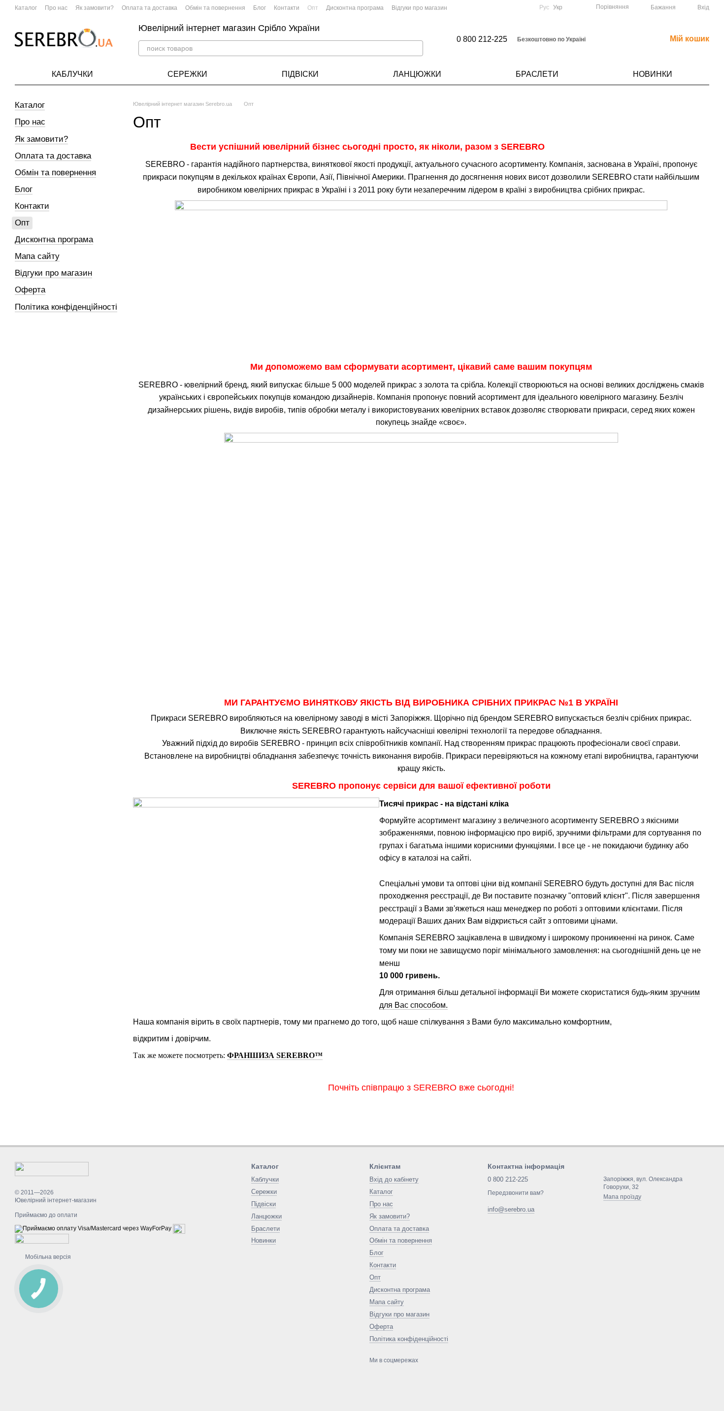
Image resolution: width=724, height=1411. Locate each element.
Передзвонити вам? (516, 1192)
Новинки (652, 74)
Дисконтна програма (355, 7)
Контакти (286, 7)
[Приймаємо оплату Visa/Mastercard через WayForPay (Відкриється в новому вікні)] (93, 1228)
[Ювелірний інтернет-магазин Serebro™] (52, 1168)
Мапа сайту (37, 256)
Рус (544, 7)
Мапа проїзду (622, 1196)
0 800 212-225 (482, 39)
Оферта (30, 289)
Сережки (187, 74)
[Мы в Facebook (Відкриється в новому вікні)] (490, 7)
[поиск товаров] (415, 48)
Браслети (537, 74)
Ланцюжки (417, 74)
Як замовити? (94, 7)
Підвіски (300, 74)
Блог (259, 7)
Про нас (56, 7)
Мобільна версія (47, 1256)
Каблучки (72, 74)
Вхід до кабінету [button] (394, 1179)
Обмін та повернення (215, 7)
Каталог (26, 7)
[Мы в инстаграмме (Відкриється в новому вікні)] (514, 7)
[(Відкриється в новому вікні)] (502, 7)
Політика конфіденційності (66, 307)
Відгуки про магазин (419, 7)
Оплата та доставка (149, 7)
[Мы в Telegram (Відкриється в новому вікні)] (525, 7)
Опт (312, 7)
